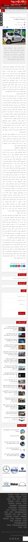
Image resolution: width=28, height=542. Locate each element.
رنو (8, 509)
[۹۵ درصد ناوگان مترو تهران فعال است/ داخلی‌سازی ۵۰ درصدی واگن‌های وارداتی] (14, 400)
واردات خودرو (18, 520)
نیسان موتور (19, 518)
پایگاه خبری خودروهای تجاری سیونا (19, 525)
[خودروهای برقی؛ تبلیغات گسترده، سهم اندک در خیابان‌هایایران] (14, 341)
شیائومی (24, 514)
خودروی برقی (14, 509)
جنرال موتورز (11, 501)
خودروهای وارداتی (13, 507)
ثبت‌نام (18, 501)
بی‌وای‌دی (24, 499)
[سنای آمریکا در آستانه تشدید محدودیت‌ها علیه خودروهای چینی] (14, 335)
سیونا (7, 512)
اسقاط (25, 496)
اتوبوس (17, 494)
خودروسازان (12, 503)
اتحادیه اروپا (24, 494)
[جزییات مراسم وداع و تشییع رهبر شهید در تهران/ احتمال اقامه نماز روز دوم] (14, 375)
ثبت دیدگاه (21, 313)
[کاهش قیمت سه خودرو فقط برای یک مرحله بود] (14, 419)
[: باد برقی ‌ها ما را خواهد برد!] (3, 27)
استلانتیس (11, 494)
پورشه (9, 525)
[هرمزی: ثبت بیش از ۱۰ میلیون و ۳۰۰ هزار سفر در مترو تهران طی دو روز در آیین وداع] (14, 347)
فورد (14, 514)
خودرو (25, 503)
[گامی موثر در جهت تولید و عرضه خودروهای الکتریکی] (14, 450)
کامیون (20, 527)
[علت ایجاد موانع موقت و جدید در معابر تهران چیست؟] (14, 381)
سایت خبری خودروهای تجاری (21, 512)
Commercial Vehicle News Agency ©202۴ (19, 535)
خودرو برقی (19, 503)
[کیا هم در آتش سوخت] (14, 438)
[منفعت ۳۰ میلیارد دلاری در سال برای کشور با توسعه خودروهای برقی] (14, 444)
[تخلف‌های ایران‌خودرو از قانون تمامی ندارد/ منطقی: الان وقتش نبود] (14, 456)
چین (25, 527)
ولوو (12, 520)
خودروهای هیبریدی (22, 507)
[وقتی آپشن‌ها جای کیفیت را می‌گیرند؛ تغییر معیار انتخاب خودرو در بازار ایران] (14, 329)
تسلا (19, 499)
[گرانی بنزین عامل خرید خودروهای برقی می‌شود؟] (14, 432)
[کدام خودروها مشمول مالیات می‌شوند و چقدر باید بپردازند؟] (14, 413)
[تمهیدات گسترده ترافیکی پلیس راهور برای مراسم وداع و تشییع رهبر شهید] (14, 387)
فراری (19, 514)
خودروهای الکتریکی (22, 505)
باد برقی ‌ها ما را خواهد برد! (20, 19)
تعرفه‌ (14, 499)
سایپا (11, 512)
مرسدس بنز (17, 516)
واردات (25, 520)
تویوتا (9, 499)
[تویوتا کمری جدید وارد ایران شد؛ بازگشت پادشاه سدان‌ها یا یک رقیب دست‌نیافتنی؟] (14, 368)
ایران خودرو (19, 496)
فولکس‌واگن (24, 516)
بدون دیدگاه (21, 269)
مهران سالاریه (9, 516)
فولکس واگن (8, 514)
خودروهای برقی (13, 505)
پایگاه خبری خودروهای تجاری (21, 523)
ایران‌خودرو (12, 496)
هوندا (12, 518)
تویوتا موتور (24, 501)
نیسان (25, 518)
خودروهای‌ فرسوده (23, 509)
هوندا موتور (6, 518)
